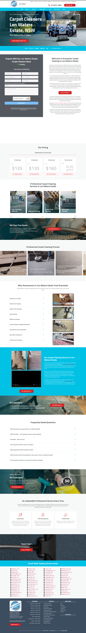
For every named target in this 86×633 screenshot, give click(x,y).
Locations (34, 601)
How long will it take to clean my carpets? (21, 445)
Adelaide (32, 606)
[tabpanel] (18, 202)
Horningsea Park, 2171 (33, 584)
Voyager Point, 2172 (66, 592)
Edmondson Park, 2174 (16, 579)
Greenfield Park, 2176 (16, 582)
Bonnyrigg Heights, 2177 (50, 570)
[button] (61, 28)
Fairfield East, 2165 (49, 579)
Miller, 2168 (64, 587)
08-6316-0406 (37, 616)
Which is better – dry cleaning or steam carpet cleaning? (25, 434)
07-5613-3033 (37, 618)
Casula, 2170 (31, 575)
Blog (50, 9)
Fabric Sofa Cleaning (15, 304)
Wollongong (32, 623)
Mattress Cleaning (15, 319)
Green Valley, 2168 (49, 580)
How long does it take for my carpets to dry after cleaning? (26, 460)
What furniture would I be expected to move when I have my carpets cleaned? (31, 455)
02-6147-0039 (37, 610)
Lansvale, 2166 (32, 585)
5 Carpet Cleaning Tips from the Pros (11, 267)
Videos (63, 9)
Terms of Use (45, 630)
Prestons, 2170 (32, 591)
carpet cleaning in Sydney (61, 103)
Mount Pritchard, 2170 (33, 589)
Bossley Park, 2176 (66, 570)
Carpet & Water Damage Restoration (20, 324)
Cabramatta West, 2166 (67, 572)
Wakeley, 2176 (15, 594)
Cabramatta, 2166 (49, 572)
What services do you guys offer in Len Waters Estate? (25, 429)
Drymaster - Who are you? (17, 439)
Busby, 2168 (31, 572)
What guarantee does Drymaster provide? (21, 450)
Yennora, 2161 (48, 596)
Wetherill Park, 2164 (33, 596)
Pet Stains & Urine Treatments (18, 330)
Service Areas (42, 9)
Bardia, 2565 (14, 570)
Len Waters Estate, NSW (69, 364)
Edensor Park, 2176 (66, 577)
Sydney (32, 621)
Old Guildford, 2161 (49, 589)
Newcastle (32, 614)
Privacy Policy (52, 630)
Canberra (32, 610)
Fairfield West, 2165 (16, 580)
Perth (33, 616)
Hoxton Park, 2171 (66, 584)
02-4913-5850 (37, 614)
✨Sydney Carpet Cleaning (17, 14)
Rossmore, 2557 (48, 591)
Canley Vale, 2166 (32, 574)
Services (34, 9)
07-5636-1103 (37, 612)
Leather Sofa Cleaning (16, 309)
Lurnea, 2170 (31, 587)
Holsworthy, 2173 (15, 584)
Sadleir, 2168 (64, 591)
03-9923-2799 (37, 603)
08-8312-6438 (37, 606)
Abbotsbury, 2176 (15, 569)
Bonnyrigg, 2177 (32, 570)
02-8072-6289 (37, 623)
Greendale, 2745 (65, 580)
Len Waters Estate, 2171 (50, 585)
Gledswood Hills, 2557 (33, 580)
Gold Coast (32, 612)
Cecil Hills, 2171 (15, 577)
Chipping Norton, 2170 (50, 577)
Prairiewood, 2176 (15, 591)
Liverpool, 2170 (65, 585)
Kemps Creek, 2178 (16, 585)
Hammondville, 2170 (33, 582)
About (27, 9)
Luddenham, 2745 (15, 587)
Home (22, 9)
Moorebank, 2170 (15, 589)
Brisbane (32, 608)
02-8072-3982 (37, 621)
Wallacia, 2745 (32, 594)
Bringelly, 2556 (15, 572)
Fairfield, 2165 (32, 579)
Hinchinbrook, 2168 (66, 582)
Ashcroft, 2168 (32, 569)
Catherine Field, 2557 (49, 575)
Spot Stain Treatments (16, 335)
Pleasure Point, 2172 (66, 589)
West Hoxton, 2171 (16, 596)
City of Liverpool (68, 381)
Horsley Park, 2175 (49, 584)
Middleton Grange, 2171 (50, 587)
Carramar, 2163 (65, 574)
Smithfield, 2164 (32, 592)
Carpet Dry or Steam (15, 299)
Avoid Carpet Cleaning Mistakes (37, 269)
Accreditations (57, 9)
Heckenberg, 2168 (49, 582)
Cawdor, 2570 (65, 575)
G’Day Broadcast (64, 630)
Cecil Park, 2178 (32, 577)
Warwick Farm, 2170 (49, 594)
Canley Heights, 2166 (16, 574)
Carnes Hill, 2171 (48, 574)
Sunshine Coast (31, 618)
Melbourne (32, 603)
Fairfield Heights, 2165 (66, 579)
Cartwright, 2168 (15, 575)
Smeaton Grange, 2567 (16, 592)
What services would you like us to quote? (15, 83)
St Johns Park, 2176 (49, 592)
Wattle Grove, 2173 (66, 594)
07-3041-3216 (37, 608)
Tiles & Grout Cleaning (16, 340)
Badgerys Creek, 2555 (66, 569)
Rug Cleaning (13, 314)
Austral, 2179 (48, 569)
